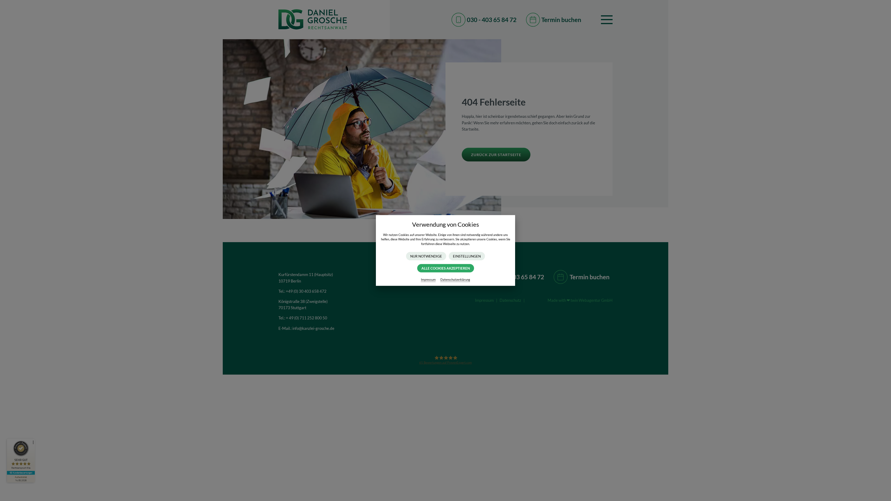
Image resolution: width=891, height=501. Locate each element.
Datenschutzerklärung (455, 280)
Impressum (428, 280)
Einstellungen (467, 256)
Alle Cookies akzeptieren (445, 268)
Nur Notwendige (426, 256)
